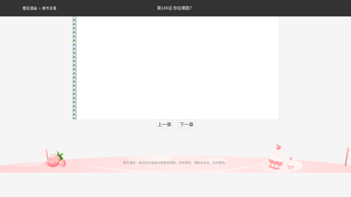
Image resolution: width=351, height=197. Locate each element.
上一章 (164, 124)
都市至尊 (49, 8)
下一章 (186, 124)
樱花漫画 (30, 8)
